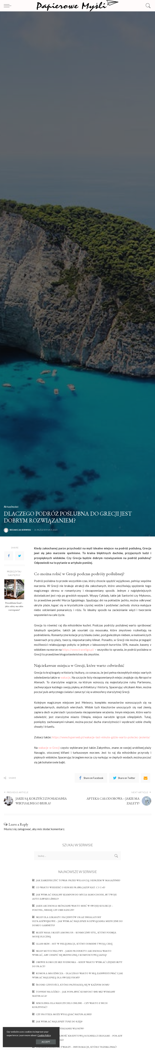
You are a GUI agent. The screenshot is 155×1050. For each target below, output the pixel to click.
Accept (46, 1041)
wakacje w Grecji (49, 747)
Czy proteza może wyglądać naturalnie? (64, 1014)
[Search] (147, 5)
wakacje (65, 677)
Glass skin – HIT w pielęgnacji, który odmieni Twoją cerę (74, 943)
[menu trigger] (8, 5)
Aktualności (11, 506)
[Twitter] (19, 555)
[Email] (145, 778)
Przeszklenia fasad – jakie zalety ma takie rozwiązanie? (14, 606)
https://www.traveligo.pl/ (78, 649)
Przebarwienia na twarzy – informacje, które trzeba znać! (76, 1046)
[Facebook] (8, 555)
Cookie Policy (44, 1035)
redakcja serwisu (20, 530)
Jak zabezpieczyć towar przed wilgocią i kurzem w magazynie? (78, 880)
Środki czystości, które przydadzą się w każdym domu (72, 984)
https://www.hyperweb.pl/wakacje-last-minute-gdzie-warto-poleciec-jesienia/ (101, 737)
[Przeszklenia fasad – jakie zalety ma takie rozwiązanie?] (14, 589)
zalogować (24, 829)
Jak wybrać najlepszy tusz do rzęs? (59, 1021)
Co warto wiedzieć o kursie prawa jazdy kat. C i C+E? (70, 887)
